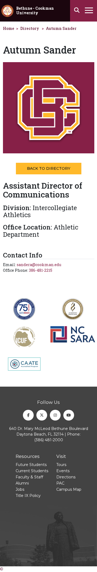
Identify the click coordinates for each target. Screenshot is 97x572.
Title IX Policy (28, 495)
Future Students (31, 464)
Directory (29, 28)
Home (8, 28)
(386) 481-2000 (48, 439)
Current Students (32, 470)
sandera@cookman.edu (39, 264)
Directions (65, 477)
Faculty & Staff (29, 477)
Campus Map (68, 489)
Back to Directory (48, 168)
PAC (60, 483)
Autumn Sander (61, 28)
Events (63, 470)
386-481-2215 (40, 270)
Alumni (22, 483)
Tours (61, 464)
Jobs (20, 489)
